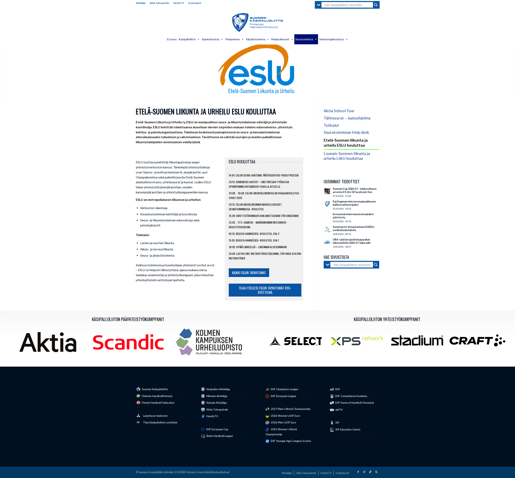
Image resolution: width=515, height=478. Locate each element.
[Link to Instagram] (364, 472)
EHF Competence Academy (351, 396)
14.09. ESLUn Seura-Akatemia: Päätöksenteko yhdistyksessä (264, 175)
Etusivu (172, 39)
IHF (337, 422)
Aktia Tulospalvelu (159, 3)
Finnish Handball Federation (157, 402)
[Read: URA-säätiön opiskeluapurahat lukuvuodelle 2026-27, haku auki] (327, 242)
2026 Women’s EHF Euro (285, 415)
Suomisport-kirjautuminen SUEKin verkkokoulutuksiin (353, 228)
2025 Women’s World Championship (281, 432)
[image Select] (298, 342)
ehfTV (339, 409)
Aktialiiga (140, 3)
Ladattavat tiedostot (155, 415)
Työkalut (331, 125)
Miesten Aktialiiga (216, 396)
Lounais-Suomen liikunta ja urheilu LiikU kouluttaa (347, 156)
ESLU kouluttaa (242, 162)
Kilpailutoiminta (255, 39)
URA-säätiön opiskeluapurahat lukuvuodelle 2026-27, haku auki (352, 241)
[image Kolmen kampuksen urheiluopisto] (210, 344)
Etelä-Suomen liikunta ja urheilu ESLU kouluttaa (346, 142)
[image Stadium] (418, 342)
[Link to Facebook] (358, 472)
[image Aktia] (49, 344)
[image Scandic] (130, 344)
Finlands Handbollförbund (156, 396)
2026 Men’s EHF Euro (283, 422)
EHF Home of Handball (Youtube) (354, 402)
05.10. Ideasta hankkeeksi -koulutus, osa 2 (254, 233)
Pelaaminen (232, 39)
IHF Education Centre (347, 429)
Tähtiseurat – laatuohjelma (347, 118)
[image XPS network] (358, 342)
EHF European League (283, 396)
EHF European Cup (217, 429)
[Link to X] (376, 472)
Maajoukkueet (280, 39)
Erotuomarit (194, 3)
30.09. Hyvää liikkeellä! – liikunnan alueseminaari (258, 247)
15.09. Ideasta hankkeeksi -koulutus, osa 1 (254, 240)
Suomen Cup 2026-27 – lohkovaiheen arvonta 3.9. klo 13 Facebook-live (354, 190)
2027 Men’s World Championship (290, 409)
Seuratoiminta (304, 39)
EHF (337, 389)
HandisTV (178, 3)
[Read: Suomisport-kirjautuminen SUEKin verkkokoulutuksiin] (327, 229)
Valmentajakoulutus (331, 39)
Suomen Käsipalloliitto (154, 389)
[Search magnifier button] (376, 5)
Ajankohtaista (210, 39)
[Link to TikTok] (370, 472)
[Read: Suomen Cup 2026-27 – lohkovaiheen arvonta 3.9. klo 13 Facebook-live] (327, 191)
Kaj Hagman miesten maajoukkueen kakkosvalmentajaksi (354, 203)
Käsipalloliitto (187, 39)
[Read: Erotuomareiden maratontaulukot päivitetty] (327, 216)
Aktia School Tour (339, 110)
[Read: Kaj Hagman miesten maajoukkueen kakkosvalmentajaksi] (327, 203)
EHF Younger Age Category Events (290, 441)
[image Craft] (479, 342)
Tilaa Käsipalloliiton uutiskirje (160, 422)
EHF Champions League (284, 389)
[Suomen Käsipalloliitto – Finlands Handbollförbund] (257, 22)
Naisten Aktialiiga (216, 402)
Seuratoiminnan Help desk (346, 132)
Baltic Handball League (219, 436)
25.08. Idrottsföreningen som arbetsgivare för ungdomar (264, 216)
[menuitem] (142, 3)
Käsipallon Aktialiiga (218, 389)
